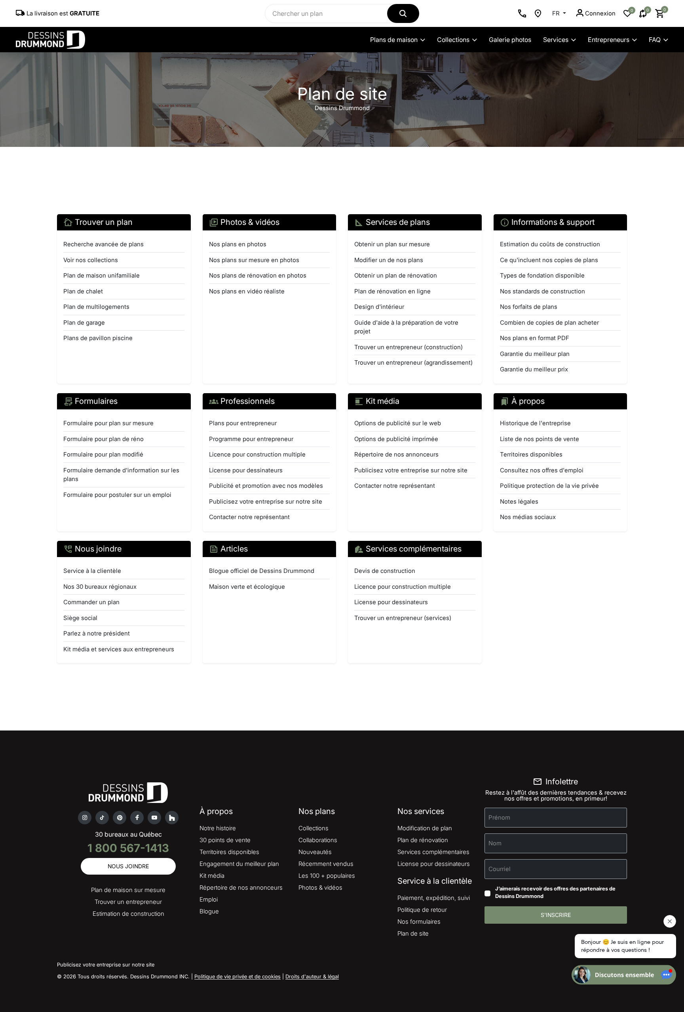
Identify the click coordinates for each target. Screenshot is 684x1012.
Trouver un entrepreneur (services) (402, 618)
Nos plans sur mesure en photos (254, 260)
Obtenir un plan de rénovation (395, 275)
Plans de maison (394, 40)
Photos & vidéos (320, 887)
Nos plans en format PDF (534, 338)
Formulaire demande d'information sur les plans (121, 474)
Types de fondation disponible (542, 275)
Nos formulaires (419, 921)
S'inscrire (556, 914)
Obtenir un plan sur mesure (392, 244)
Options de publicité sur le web (397, 423)
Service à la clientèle (92, 570)
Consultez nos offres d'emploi (541, 470)
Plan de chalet (83, 291)
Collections (453, 40)
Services (555, 40)
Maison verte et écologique (247, 586)
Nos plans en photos (237, 244)
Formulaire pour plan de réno (103, 439)
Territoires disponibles (531, 454)
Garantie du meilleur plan (535, 354)
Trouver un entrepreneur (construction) (408, 347)
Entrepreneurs (608, 40)
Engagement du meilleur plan (239, 863)
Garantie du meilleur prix (534, 369)
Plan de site (413, 933)
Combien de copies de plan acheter (549, 322)
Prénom (499, 817)
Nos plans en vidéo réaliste (247, 291)
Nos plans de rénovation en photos (257, 275)
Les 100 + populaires (326, 875)
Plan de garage (84, 322)
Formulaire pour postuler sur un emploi (117, 494)
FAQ (655, 40)
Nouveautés (315, 852)
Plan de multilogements (96, 306)
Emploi (209, 899)
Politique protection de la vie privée (549, 485)
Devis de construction (384, 570)
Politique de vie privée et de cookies (237, 976)
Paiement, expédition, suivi (433, 898)
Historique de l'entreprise (535, 423)
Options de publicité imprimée (396, 439)
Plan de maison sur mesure (128, 890)
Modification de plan (424, 828)
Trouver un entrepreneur (128, 901)
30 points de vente (225, 840)
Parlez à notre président (96, 633)
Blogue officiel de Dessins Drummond (261, 570)
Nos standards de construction (542, 291)
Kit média (212, 875)
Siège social (80, 618)
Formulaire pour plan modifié (103, 454)
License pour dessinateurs (246, 470)
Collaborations (317, 840)
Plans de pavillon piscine (98, 338)
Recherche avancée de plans (103, 244)
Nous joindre (128, 866)
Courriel (499, 868)
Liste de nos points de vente (539, 439)
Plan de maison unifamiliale (101, 275)
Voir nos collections (90, 260)
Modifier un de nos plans (388, 260)
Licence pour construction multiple (257, 454)
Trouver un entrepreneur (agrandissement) (413, 362)
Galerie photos (510, 40)
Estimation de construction (128, 913)
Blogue (209, 911)
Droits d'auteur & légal (312, 976)
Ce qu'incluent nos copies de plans (549, 260)
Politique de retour (422, 909)
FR (556, 13)
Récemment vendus (325, 863)
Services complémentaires (433, 852)
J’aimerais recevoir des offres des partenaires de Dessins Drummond (555, 892)
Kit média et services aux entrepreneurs (118, 649)
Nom (495, 843)
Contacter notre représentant (249, 517)
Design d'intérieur (379, 306)
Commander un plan (91, 602)
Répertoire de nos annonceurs (396, 454)
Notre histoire (218, 828)
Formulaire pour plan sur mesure (108, 423)
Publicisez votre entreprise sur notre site (265, 501)
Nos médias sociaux (528, 517)
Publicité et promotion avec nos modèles (266, 485)
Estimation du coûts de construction (550, 244)
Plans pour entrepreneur (243, 423)
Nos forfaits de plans (528, 306)
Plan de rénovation (422, 840)
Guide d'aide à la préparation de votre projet (406, 327)
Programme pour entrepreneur (251, 439)
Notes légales (519, 501)
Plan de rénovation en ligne (392, 291)
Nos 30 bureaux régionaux (100, 586)
